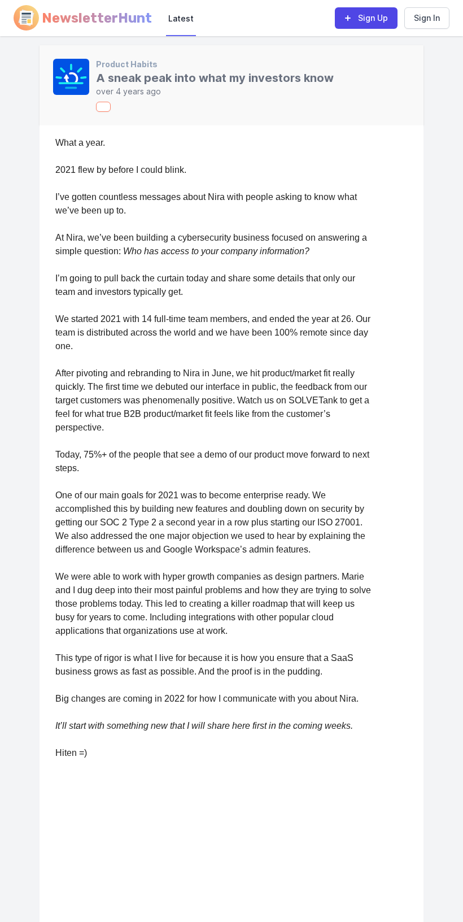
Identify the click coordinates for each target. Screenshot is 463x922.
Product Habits (127, 64)
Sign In (427, 18)
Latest (181, 18)
